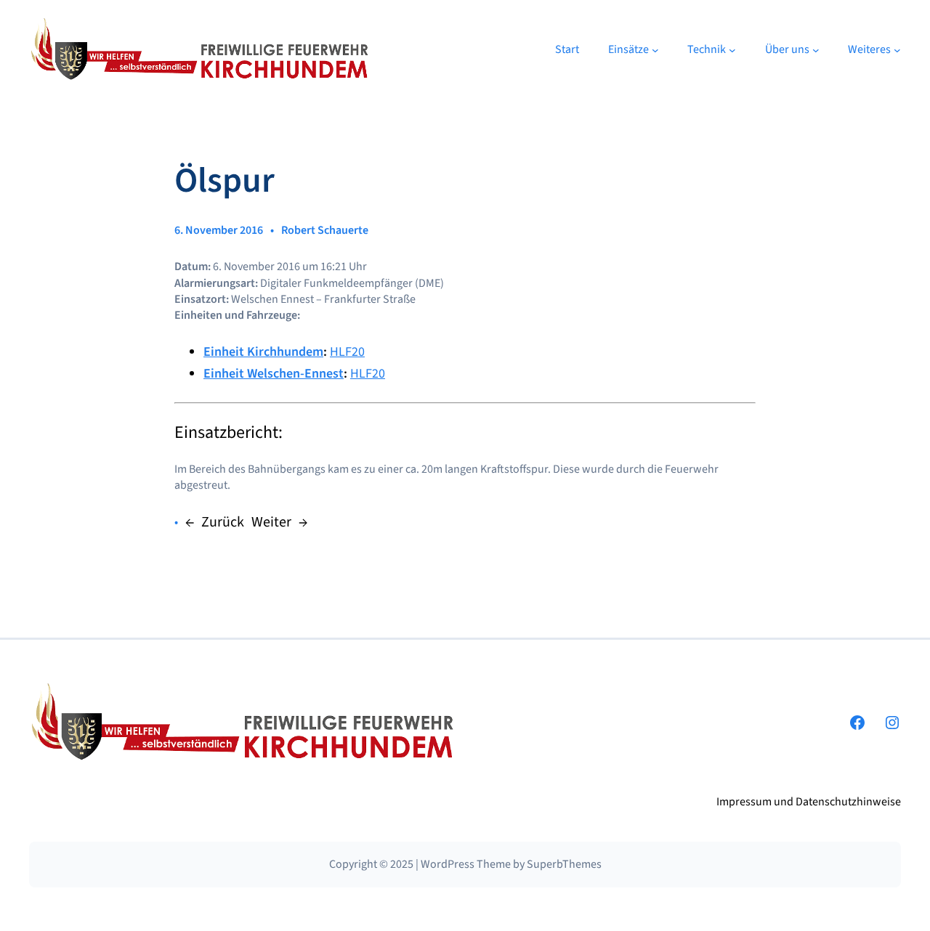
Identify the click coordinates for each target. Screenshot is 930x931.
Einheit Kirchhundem (263, 352)
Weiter (271, 522)
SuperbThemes (564, 864)
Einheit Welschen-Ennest (273, 374)
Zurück (222, 522)
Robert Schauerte (324, 230)
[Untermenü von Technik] (732, 50)
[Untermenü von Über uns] (816, 50)
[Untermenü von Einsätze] (655, 50)
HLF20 (347, 352)
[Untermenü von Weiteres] (897, 50)
